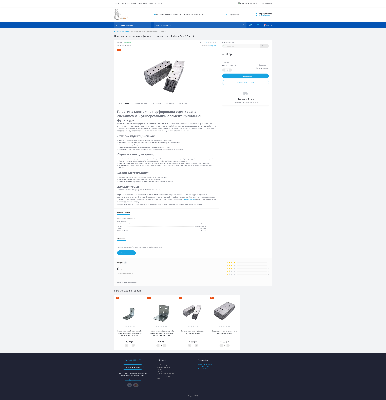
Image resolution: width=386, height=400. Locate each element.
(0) (206, 42)
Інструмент (212, 46)
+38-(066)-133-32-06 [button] (132, 360)
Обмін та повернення (164, 365)
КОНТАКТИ (158, 3)
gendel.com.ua (189, 199)
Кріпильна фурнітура (123, 31)
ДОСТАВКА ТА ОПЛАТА (129, 3)
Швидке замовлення (245, 83)
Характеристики (141, 103)
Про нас (160, 369)
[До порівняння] (142, 296)
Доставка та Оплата (246, 99)
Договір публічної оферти (166, 374)
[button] (265, 14)
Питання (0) (156, 103)
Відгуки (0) (170, 103)
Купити (264, 46)
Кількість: (226, 63)
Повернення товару (164, 376)
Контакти (160, 371)
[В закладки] (145, 296)
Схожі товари (184, 103)
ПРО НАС (117, 3)
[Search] (243, 25)
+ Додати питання (126, 253)
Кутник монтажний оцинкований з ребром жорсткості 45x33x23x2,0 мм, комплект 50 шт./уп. (129, 333)
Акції (159, 378)
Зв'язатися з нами (133, 367)
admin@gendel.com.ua (133, 380)
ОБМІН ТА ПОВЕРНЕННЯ (145, 3)
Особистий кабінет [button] (266, 3)
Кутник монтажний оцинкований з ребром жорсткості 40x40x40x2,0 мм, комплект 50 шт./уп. (161, 333)
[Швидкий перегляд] (139, 296)
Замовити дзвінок (264, 15)
